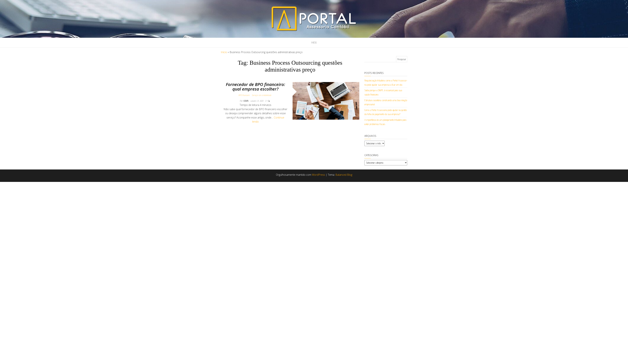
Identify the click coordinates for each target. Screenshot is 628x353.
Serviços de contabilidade (261, 95)
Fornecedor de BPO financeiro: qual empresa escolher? (255, 86)
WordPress (318, 174)
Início (314, 42)
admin (246, 101)
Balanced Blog (343, 174)
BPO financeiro (244, 95)
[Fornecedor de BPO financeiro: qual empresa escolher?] (326, 100)
